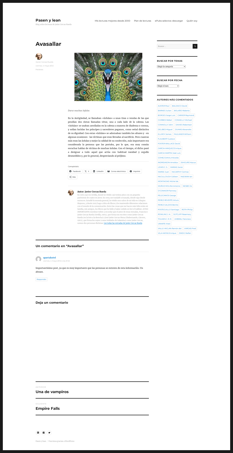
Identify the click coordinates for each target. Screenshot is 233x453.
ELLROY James (164, 134)
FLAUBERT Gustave (166, 139)
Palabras (39, 69)
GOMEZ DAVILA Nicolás (168, 158)
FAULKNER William (182, 134)
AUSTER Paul (163, 106)
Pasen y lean (48, 20)
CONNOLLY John (165, 125)
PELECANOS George (167, 195)
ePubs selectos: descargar (169, 21)
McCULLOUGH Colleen (168, 176)
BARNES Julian (164, 110)
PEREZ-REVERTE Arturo (168, 200)
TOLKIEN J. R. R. (165, 219)
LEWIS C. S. (163, 167)
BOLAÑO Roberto (182, 110)
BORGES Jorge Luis (166, 115)
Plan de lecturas (142, 21)
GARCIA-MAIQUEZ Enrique (169, 148)
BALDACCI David (179, 106)
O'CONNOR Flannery (167, 191)
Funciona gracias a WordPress (61, 441)
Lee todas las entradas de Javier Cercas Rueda (123, 223)
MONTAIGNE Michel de (168, 181)
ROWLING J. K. (164, 214)
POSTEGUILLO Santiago (168, 209)
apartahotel (49, 257)
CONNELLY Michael (183, 120)
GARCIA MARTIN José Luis (169, 153)
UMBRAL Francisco (182, 219)
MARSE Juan (163, 172)
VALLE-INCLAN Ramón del (169, 228)
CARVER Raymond (186, 115)
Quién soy (192, 21)
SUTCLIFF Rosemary (182, 214)
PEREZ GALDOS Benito (168, 205)
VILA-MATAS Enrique (167, 233)
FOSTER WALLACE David (169, 143)
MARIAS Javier (176, 167)
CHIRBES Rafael (165, 120)
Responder (41, 279)
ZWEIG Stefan (185, 233)
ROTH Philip (187, 209)
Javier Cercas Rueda (44, 62)
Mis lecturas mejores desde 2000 (112, 21)
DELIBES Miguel (165, 129)
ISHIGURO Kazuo (188, 162)
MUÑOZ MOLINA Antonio (169, 186)
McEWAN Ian (186, 176)
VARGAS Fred (190, 228)
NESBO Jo (187, 186)
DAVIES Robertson (184, 125)
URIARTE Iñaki (164, 224)
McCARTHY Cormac (180, 172)
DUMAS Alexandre (183, 129)
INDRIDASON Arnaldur (168, 162)
